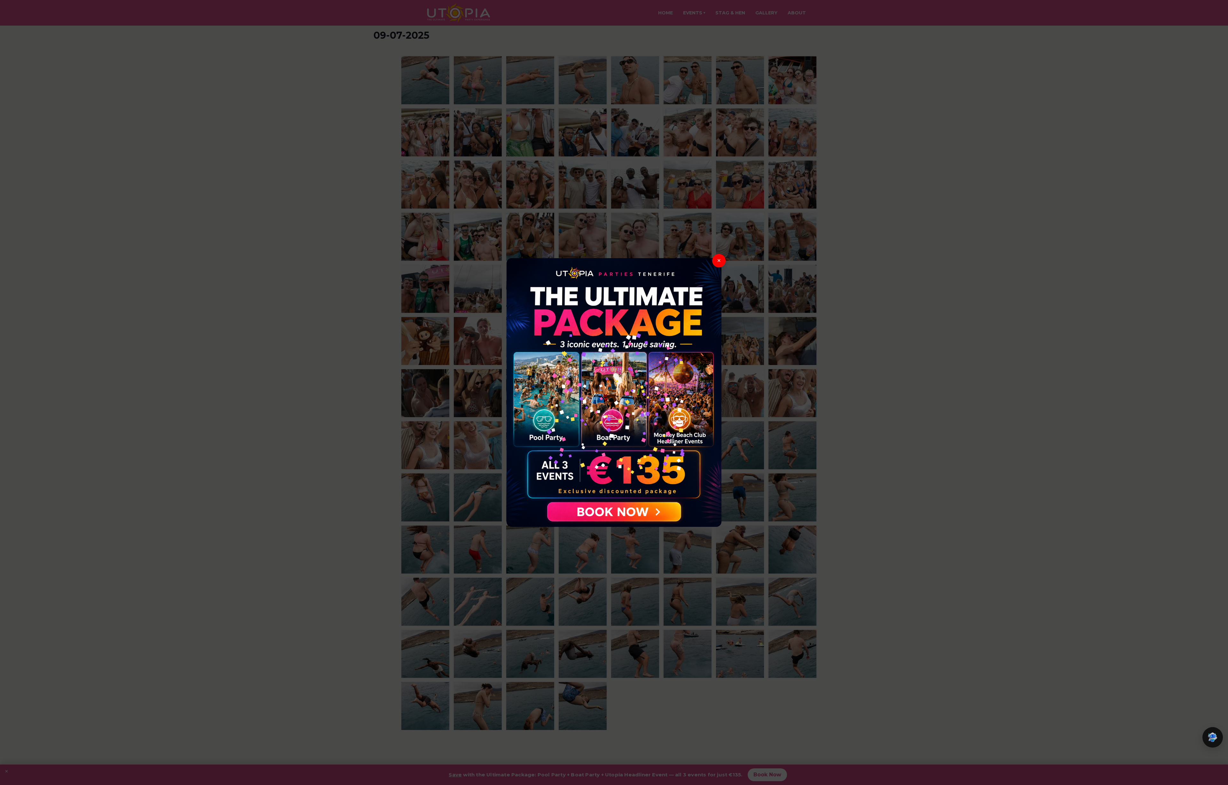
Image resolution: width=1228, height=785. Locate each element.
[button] (1212, 737)
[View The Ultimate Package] (614, 392)
